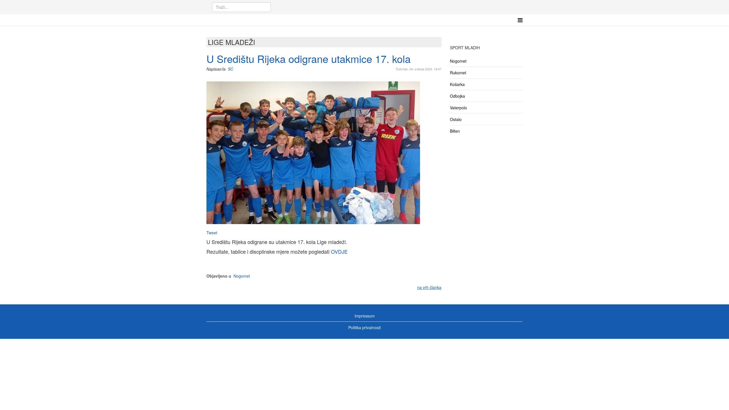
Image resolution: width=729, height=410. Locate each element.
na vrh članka (429, 287)
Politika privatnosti (364, 327)
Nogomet (242, 276)
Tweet (211, 232)
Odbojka (457, 96)
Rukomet (458, 72)
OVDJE (339, 251)
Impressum (365, 316)
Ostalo (456, 119)
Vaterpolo (458, 107)
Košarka (457, 84)
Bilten (455, 131)
